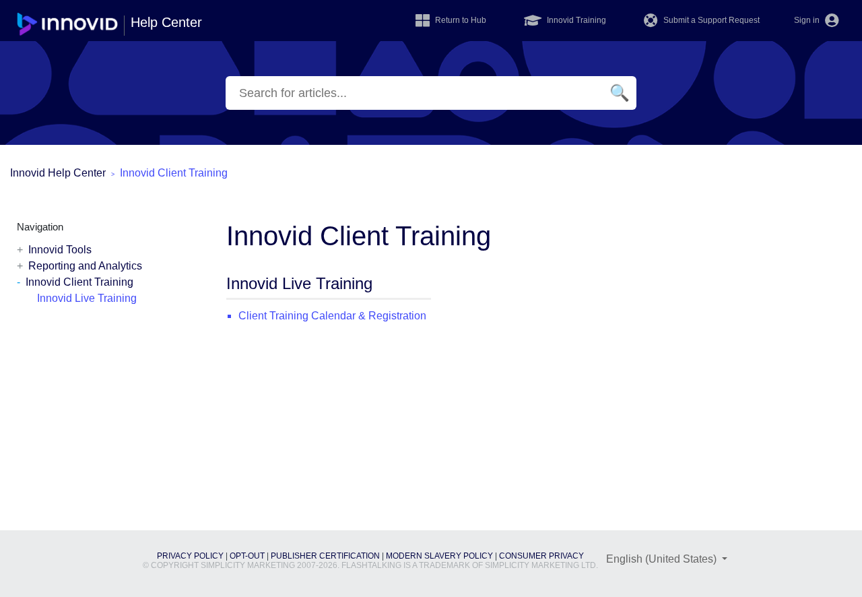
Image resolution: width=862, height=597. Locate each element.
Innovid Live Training (87, 298)
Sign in (808, 20)
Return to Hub (459, 20)
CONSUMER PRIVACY (541, 556)
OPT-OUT (247, 556)
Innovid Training (575, 20)
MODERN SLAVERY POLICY (439, 556)
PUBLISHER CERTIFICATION (325, 556)
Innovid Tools (60, 249)
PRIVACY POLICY (190, 556)
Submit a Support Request (710, 20)
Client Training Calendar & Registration (332, 315)
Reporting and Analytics (85, 266)
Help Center (166, 22)
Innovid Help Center (58, 173)
